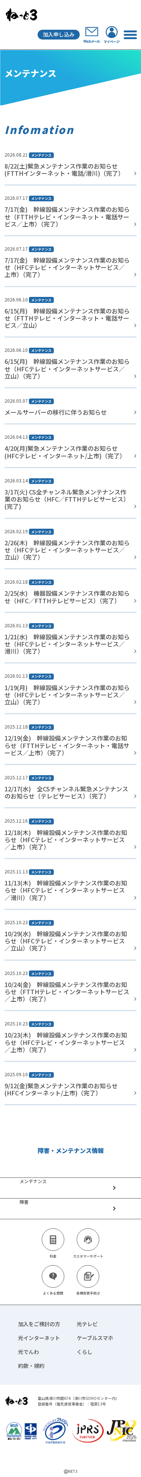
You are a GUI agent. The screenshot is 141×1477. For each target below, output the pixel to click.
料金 (53, 1256)
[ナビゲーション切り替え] (129, 34)
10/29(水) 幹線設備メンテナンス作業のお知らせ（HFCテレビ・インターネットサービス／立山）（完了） (66, 940)
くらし (84, 1351)
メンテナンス (41, 155)
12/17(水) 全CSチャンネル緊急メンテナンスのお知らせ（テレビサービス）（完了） (66, 792)
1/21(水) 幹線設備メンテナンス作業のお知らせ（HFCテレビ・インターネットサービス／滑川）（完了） (67, 644)
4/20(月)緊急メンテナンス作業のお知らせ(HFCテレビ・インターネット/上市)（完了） (65, 452)
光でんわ (28, 1351)
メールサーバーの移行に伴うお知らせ (56, 412)
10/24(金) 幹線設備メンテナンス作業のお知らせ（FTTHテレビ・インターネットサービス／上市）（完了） (67, 991)
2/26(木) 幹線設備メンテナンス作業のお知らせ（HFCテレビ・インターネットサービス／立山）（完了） (67, 549)
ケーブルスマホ (95, 1338)
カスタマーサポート (88, 1256)
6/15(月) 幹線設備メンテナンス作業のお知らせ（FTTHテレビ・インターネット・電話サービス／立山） (67, 318)
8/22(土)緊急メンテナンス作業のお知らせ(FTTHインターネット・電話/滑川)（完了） (64, 169)
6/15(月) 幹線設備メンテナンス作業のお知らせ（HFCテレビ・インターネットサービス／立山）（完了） (67, 368)
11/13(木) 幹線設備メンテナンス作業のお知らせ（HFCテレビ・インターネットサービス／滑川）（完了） (66, 890)
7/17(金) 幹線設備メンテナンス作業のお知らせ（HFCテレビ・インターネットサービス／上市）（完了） (67, 267)
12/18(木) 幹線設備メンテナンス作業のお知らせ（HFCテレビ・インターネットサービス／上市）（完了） (66, 839)
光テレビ (87, 1324)
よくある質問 (53, 1293)
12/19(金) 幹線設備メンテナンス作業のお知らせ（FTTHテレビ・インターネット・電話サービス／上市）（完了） (67, 745)
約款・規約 (31, 1365)
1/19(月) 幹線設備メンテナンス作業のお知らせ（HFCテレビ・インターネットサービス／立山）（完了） (67, 694)
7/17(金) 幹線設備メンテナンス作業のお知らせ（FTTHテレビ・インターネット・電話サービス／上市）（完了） (67, 216)
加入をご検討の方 (39, 1324)
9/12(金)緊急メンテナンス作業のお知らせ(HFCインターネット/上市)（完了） (61, 1089)
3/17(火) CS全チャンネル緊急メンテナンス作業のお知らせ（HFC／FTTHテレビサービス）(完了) (67, 499)
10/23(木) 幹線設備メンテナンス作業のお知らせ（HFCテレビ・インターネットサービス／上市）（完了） (66, 1042)
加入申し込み (58, 34)
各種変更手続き (88, 1293)
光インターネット (39, 1338)
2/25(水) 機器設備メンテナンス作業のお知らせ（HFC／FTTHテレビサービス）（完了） (67, 597)
